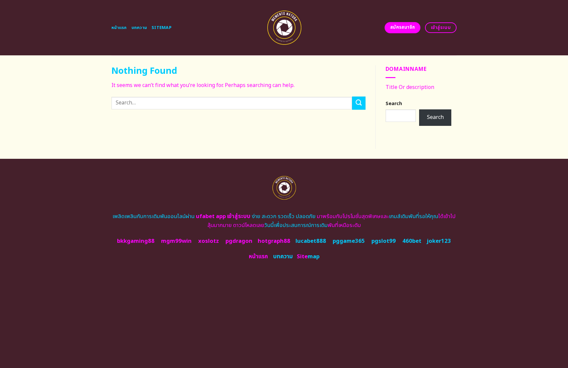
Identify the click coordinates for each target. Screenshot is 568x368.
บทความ (139, 27)
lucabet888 (311, 241)
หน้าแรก (119, 27)
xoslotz (208, 241)
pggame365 (349, 241)
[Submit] (358, 103)
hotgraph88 (274, 241)
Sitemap (162, 27)
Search (394, 103)
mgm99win (176, 241)
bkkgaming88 (135, 241)
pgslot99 (383, 241)
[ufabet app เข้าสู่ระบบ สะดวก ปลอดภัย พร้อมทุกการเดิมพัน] (284, 27)
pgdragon (238, 241)
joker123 (439, 241)
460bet (411, 241)
